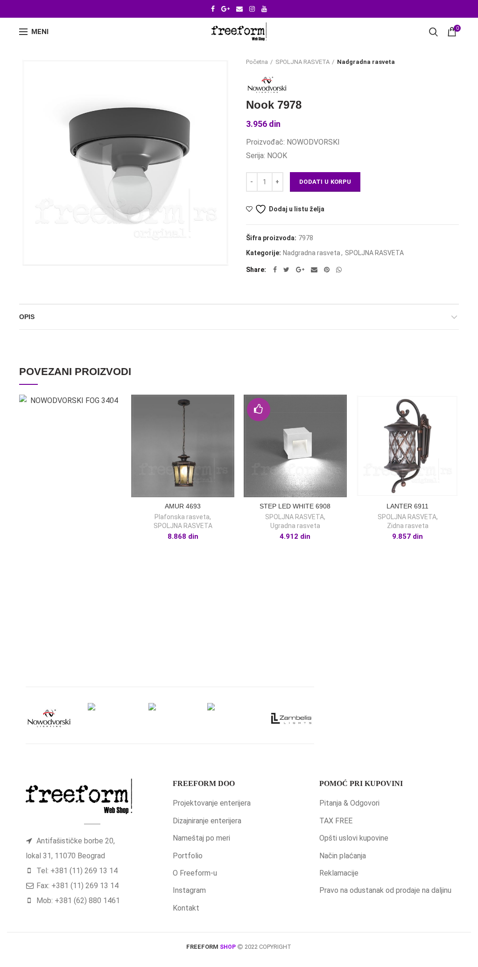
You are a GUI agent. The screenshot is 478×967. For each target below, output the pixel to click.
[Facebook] (213, 9)
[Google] (225, 9)
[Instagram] (252, 9)
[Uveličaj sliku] (35, 253)
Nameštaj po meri (201, 838)
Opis (27, 316)
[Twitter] (286, 270)
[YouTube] (264, 9)
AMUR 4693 (183, 506)
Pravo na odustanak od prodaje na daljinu (385, 890)
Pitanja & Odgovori (349, 803)
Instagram (189, 890)
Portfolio (188, 855)
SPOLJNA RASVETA (302, 61)
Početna (257, 61)
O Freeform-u (195, 873)
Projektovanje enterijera (212, 803)
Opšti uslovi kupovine (353, 838)
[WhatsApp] (339, 270)
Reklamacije (338, 873)
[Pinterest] (327, 270)
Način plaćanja (342, 855)
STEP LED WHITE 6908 (295, 506)
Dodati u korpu (325, 181)
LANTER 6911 (408, 506)
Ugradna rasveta (295, 525)
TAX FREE (335, 820)
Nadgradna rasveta (366, 61)
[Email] (239, 9)
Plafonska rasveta (182, 517)
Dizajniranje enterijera (207, 820)
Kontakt (186, 908)
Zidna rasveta (408, 525)
